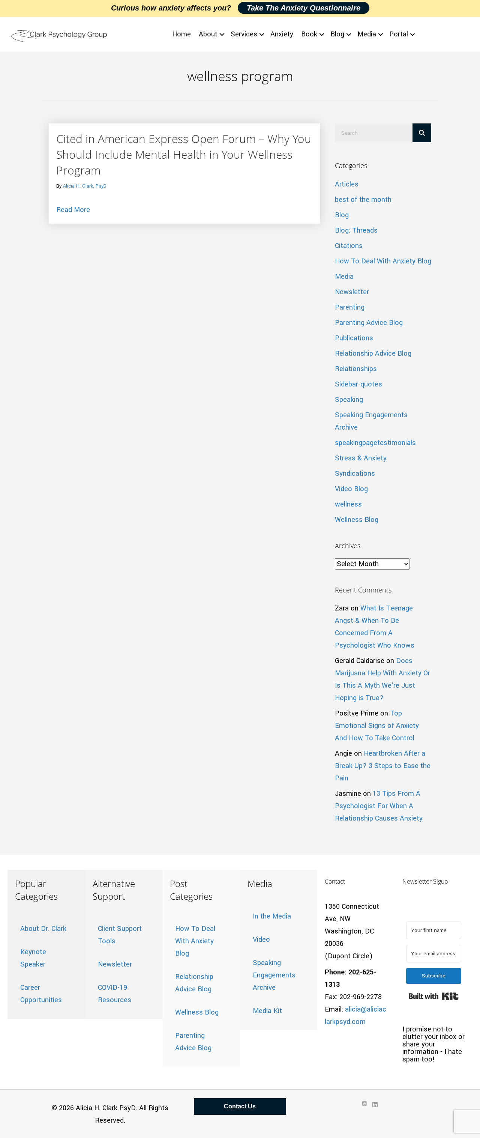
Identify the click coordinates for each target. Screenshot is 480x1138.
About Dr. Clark (43, 929)
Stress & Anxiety (361, 458)
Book (309, 34)
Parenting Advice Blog (369, 323)
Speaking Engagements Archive (274, 975)
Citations (349, 246)
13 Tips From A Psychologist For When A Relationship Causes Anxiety (379, 806)
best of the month (363, 199)
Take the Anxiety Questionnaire (303, 8)
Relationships (356, 369)
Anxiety (281, 34)
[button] (222, 34)
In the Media (272, 916)
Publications (354, 338)
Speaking (349, 399)
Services (244, 34)
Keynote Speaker (33, 958)
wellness (348, 504)
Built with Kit (434, 996)
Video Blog (351, 489)
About (208, 34)
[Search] (421, 132)
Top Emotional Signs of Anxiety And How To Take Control (377, 725)
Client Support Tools (120, 935)
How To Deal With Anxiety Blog (383, 261)
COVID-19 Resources (114, 994)
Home (181, 34)
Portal (398, 34)
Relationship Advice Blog (373, 353)
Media (366, 34)
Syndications (355, 473)
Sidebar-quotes (358, 384)
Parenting (349, 307)
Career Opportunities (41, 994)
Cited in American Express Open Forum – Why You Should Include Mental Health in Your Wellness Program (183, 154)
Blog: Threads (356, 230)
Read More (73, 209)
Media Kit (267, 1011)
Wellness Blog (356, 520)
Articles (346, 184)
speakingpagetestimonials (375, 443)
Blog (337, 34)
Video (261, 939)
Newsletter (352, 292)
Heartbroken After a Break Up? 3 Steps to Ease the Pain (382, 766)
